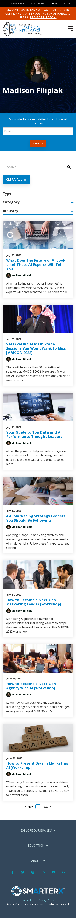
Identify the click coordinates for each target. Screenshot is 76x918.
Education (36, 845)
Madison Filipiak (21, 275)
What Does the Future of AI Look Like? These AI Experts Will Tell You (35, 264)
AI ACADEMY (38, 4)
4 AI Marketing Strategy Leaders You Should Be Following (35, 518)
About (36, 861)
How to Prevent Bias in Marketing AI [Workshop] (37, 765)
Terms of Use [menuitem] (28, 900)
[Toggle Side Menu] (70, 28)
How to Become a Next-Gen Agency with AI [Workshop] (31, 685)
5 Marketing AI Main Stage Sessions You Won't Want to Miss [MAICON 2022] (36, 348)
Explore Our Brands (36, 830)
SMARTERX (17, 4)
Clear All (14, 180)
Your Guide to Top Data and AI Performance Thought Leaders (34, 434)
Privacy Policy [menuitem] (46, 900)
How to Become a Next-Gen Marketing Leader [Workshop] (33, 601)
